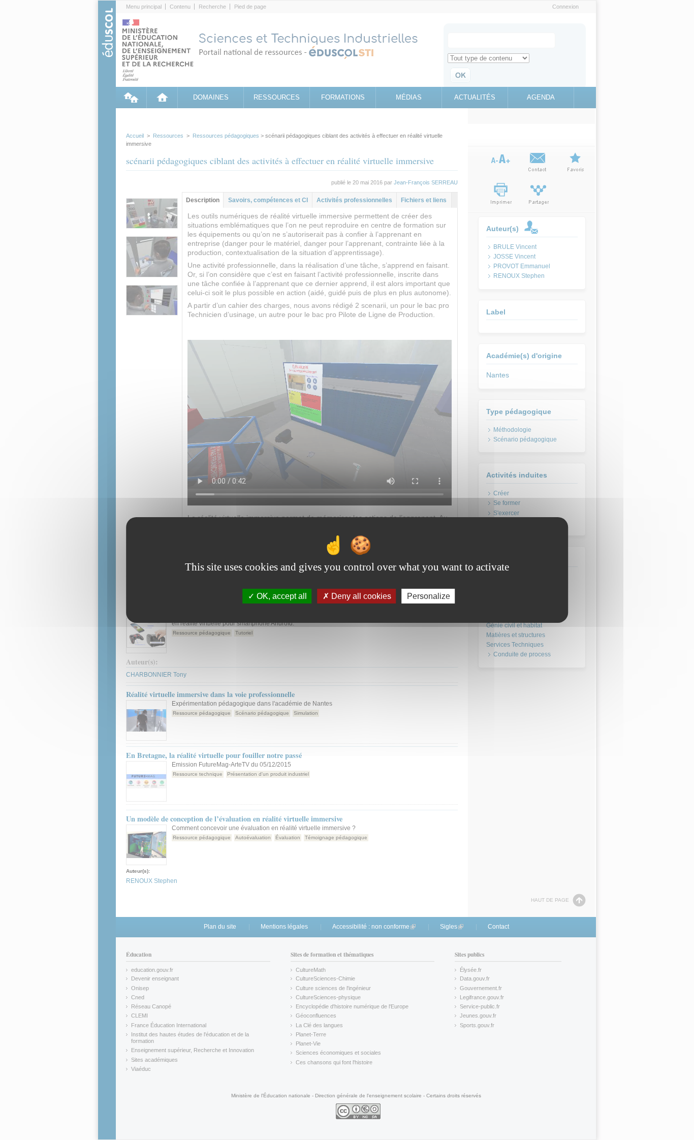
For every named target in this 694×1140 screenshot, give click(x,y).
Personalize (428, 596)
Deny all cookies (360, 596)
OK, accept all (281, 596)
